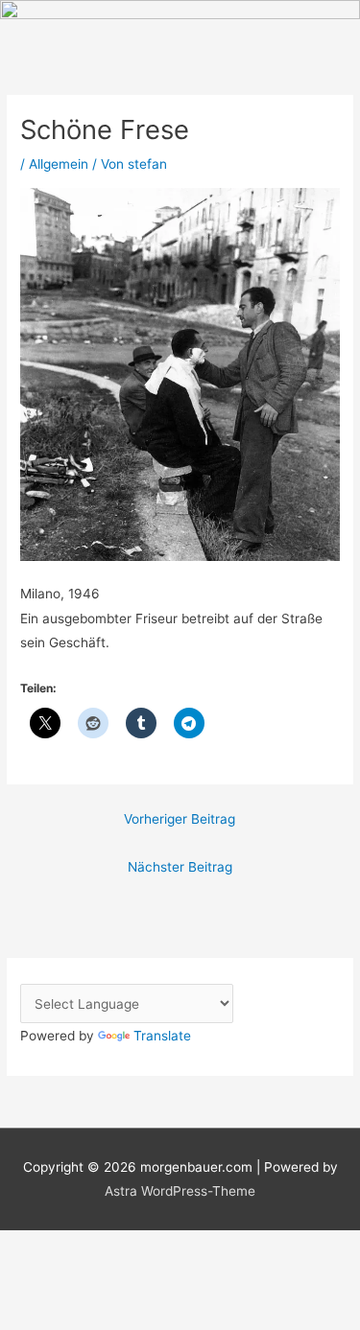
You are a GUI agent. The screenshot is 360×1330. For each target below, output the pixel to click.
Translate (162, 1035)
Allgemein (58, 164)
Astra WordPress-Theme (180, 1191)
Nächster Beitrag (180, 867)
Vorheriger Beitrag (179, 819)
